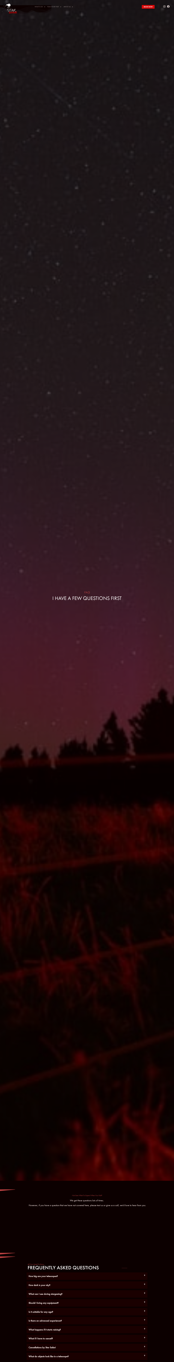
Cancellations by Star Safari (42, 1347)
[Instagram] (164, 6)
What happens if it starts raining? (45, 1329)
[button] (87, 1276)
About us (67, 7)
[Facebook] (168, 6)
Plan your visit (53, 7)
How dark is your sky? (39, 1285)
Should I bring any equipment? (44, 1302)
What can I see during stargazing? (45, 1293)
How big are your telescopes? (43, 1276)
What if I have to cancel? (41, 1338)
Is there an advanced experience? (45, 1320)
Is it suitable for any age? (41, 1311)
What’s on (39, 7)
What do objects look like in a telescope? (49, 1356)
